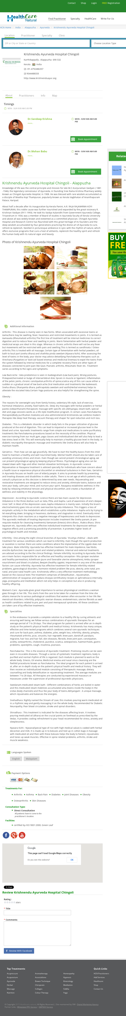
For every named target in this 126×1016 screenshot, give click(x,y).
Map (54, 95)
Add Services (99, 977)
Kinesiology (68, 981)
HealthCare (90, 18)
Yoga (65, 992)
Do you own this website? (39, 860)
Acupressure (12, 973)
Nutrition (10, 992)
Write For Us (107, 18)
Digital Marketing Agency (87, 1004)
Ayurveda (44, 27)
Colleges (38, 989)
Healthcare (98, 981)
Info (43, 95)
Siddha (66, 989)
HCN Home (5, 27)
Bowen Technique (42, 981)
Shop (84, 3)
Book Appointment (87, 139)
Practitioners (26, 95)
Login (94, 3)
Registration (111, 3)
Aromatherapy (41, 973)
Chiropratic (40, 985)
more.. (30, 123)
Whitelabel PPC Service (27, 1007)
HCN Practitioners (101, 973)
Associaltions (40, 977)
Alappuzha (30, 27)
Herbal (10, 985)
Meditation (68, 985)
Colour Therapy (41, 992)
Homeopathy (68, 973)
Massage (11, 989)
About (8, 95)
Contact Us (98, 989)
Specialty (75, 18)
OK (72, 860)
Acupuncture (12, 977)
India (18, 27)
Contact (72, 3)
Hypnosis (67, 977)
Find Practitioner (57, 18)
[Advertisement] (116, 99)
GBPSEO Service (46, 1007)
